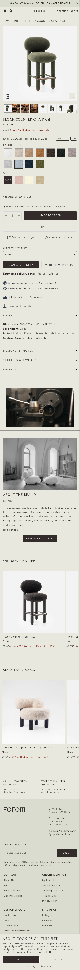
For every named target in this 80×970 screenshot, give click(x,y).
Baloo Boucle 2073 (8, 152)
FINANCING (12, 369)
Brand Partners (12, 890)
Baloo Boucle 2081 (50, 152)
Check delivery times (15, 248)
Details (9, 315)
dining (19, 20)
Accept (21, 959)
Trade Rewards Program (17, 930)
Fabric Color (25, 138)
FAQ (6, 920)
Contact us (10, 915)
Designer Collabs (13, 895)
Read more (10, 529)
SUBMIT (67, 853)
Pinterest (47, 925)
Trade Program (12, 925)
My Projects (48, 880)
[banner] (40, 3)
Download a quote (20, 306)
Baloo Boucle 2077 (40, 152)
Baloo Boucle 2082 (61, 152)
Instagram (48, 915)
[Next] (77, 4)
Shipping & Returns (52, 890)
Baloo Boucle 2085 (8, 164)
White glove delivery (59, 264)
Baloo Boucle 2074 (19, 152)
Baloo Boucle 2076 (29, 152)
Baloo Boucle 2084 (72, 152)
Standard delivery (21, 264)
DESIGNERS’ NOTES (18, 350)
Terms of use (49, 895)
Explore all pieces (40, 538)
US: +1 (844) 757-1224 (61, 824)
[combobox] (10, 11)
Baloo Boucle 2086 (19, 164)
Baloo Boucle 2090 (40, 164)
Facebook (47, 920)
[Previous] (2, 4)
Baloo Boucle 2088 (29, 164)
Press (6, 885)
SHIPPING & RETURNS (20, 360)
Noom (8, 124)
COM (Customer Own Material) (8, 180)
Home (6, 20)
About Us (9, 880)
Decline (59, 959)
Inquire (40, 227)
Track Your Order (51, 885)
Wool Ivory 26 (29, 180)
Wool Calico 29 (40, 180)
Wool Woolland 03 (19, 180)
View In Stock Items (60, 237)
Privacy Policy (44, 952)
